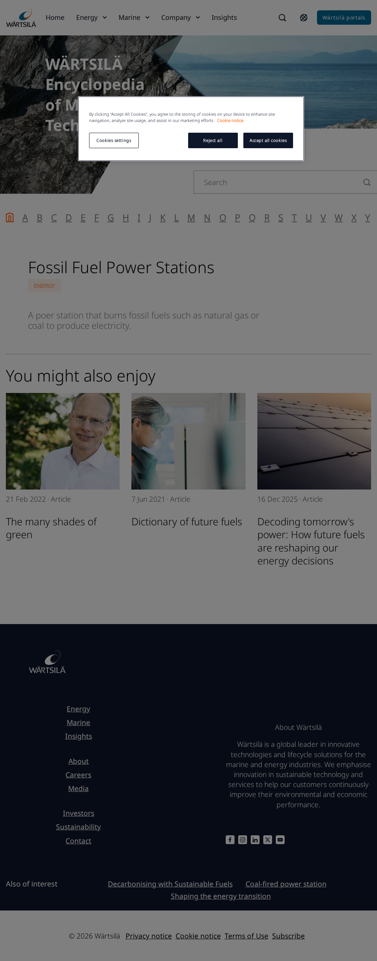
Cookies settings (113, 140)
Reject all (212, 140)
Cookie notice (230, 120)
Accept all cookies (268, 140)
